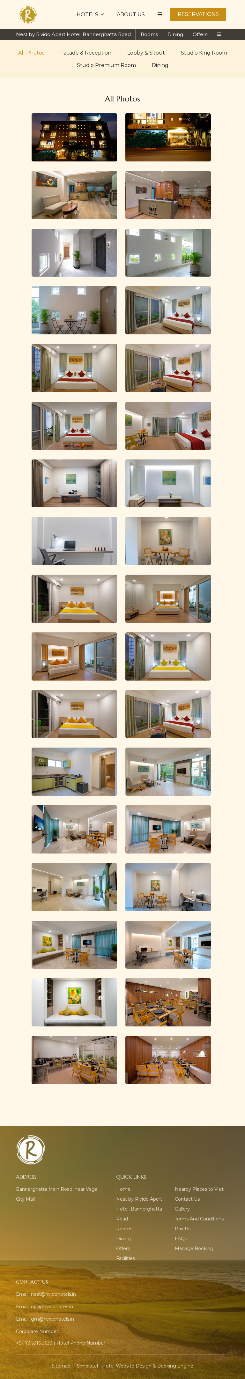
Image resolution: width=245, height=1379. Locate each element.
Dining (175, 34)
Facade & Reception (85, 53)
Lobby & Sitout (146, 53)
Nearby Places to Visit (199, 1189)
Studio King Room (204, 53)
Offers (200, 34)
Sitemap (61, 1366)
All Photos (31, 53)
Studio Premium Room (106, 65)
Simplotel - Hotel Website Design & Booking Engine (135, 1366)
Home (123, 1189)
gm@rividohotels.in (52, 1319)
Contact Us (187, 1199)
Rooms (149, 34)
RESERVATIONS (198, 14)
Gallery (182, 1209)
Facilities (125, 1258)
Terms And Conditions (199, 1219)
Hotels (87, 14)
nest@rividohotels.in (53, 1294)
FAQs (181, 1238)
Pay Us (182, 1229)
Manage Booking (194, 1248)
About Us (131, 14)
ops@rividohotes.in (52, 1306)
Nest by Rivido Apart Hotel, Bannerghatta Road (73, 34)
